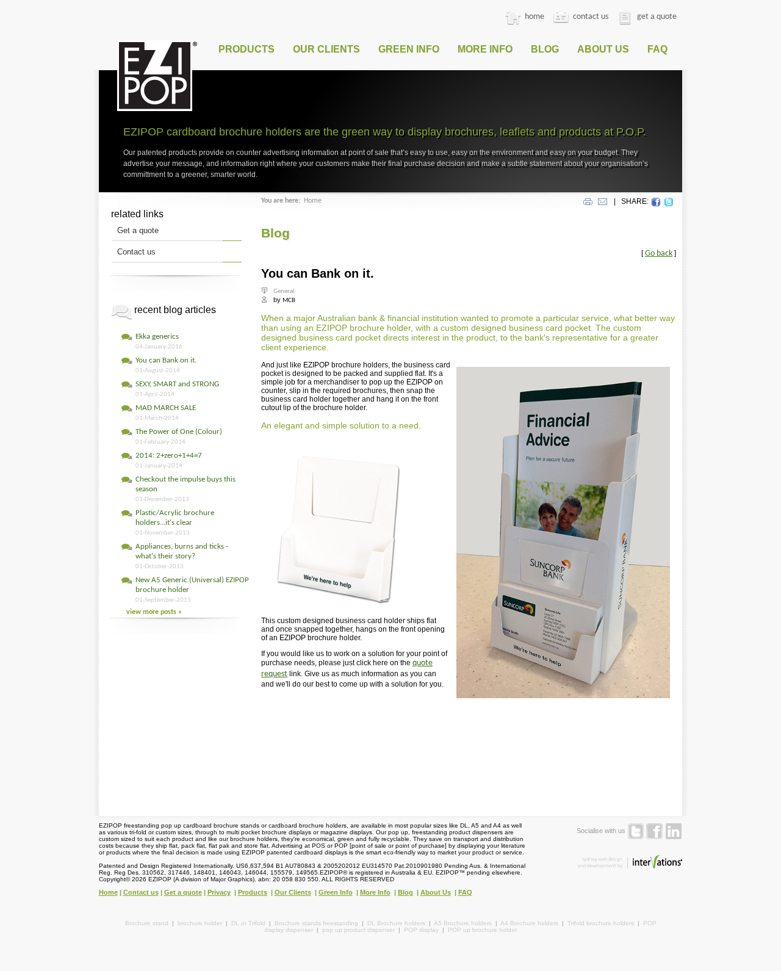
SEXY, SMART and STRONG (177, 384)
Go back (658, 253)
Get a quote (138, 230)
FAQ (657, 49)
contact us (589, 16)
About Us (603, 49)
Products (246, 49)
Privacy (219, 892)
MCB (289, 300)
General (284, 291)
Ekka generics (157, 337)
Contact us (136, 251)
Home (313, 200)
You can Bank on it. (165, 360)
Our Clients (326, 49)
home (533, 16)
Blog (545, 49)
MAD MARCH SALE (165, 408)
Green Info (408, 49)
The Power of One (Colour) (178, 432)
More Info (485, 49)
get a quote (656, 16)
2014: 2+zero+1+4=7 (168, 456)
